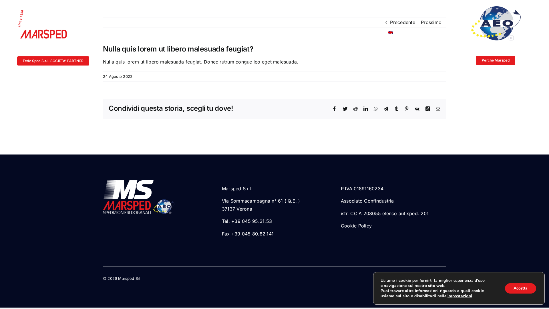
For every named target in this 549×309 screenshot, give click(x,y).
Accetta (521, 288)
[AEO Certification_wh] (496, 8)
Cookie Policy (356, 226)
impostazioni (459, 296)
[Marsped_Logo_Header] (45, 9)
